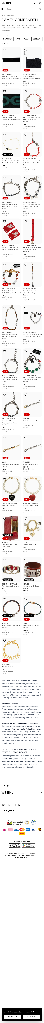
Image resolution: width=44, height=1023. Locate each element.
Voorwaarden (10, 855)
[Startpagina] (7, 3)
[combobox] (21, 9)
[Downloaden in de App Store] (15, 845)
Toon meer (6, 31)
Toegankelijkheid (22, 857)
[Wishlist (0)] (35, 3)
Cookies (31, 853)
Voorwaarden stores (27, 855)
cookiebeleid (30, 1012)
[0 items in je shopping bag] (40, 3)
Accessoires (9, 15)
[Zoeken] (40, 9)
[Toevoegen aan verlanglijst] (4, 50)
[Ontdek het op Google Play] (29, 845)
